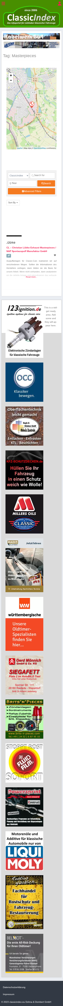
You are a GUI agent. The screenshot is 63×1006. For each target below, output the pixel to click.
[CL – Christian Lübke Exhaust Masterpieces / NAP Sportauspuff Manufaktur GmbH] (32, 104)
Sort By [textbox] (12, 202)
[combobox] (13, 202)
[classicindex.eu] (31, 25)
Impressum (8, 994)
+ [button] (11, 75)
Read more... (31, 277)
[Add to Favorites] (55, 255)
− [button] (11, 80)
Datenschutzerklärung (14, 987)
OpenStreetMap (39, 148)
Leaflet (19, 148)
